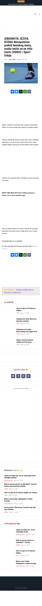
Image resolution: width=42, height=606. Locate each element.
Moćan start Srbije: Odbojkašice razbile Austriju (26, 562)
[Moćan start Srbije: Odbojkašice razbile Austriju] (9, 563)
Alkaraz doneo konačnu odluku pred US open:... (24, 341)
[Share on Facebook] (12, 91)
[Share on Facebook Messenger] (16, 91)
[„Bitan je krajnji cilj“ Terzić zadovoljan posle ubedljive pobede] (9, 532)
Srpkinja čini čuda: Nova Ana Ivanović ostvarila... (26, 320)
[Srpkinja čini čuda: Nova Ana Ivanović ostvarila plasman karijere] (9, 321)
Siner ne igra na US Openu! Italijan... (25, 309)
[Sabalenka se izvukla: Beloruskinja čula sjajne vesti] (9, 332)
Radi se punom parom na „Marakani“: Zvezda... (25, 541)
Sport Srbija (12, 59)
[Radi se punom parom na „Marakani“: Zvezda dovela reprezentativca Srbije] (9, 542)
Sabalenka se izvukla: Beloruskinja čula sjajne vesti (26, 330)
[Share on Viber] (29, 91)
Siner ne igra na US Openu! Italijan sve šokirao (21, 4)
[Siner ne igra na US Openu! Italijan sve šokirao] (9, 311)
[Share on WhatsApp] (25, 91)
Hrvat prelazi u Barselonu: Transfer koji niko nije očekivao (20, 508)
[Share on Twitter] (21, 91)
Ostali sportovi (8, 480)
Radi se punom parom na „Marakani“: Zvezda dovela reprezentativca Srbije (20, 485)
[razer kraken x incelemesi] (21, 598)
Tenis (5, 59)
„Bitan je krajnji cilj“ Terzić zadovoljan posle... (25, 531)
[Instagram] (23, 376)
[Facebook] (18, 376)
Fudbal (6, 488)
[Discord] (13, 376)
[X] (28, 376)
